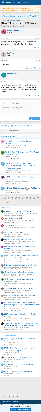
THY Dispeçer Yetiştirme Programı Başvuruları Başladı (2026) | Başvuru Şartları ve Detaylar (20, 165)
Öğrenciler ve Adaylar (19, 145)
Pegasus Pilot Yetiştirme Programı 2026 (18, 371)
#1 (39, 38)
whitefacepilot (7, 26)
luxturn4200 (9, 145)
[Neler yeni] (34, 2)
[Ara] (38, 2)
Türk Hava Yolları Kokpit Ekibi (20, 181)
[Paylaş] (36, 38)
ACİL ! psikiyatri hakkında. (13, 218)
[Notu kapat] (38, 8)
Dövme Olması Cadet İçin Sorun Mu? (17, 239)
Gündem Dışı (8, 320)
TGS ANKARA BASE (11, 225)
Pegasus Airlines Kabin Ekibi (12, 262)
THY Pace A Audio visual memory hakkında (19, 288)
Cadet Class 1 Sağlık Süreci (13, 232)
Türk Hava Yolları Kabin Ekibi (13, 329)
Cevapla (29, 68)
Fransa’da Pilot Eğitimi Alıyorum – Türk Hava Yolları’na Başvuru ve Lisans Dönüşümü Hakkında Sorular (22, 304)
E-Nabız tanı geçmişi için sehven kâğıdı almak (20, 265)
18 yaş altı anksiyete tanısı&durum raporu (19, 272)
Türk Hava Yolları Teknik (11, 222)
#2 (39, 61)
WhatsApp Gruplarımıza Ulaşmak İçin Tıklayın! (19, 16)
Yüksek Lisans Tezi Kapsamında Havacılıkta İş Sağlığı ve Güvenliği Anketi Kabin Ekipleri (20, 324)
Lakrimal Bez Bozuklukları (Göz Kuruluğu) (19, 211)
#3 (39, 81)
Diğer (15, 157)
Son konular (6, 207)
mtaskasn (8, 181)
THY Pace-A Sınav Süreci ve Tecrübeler (18, 357)
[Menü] (2, 2)
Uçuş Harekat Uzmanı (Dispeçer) (21, 170)
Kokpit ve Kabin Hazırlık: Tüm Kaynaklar (18, 364)
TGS (5, 229)
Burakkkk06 (8, 157)
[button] (3, 103)
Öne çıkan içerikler (9, 335)
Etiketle (37, 47)
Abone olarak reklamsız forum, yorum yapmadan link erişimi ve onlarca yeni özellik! (18, 9)
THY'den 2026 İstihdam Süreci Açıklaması (22, 188)
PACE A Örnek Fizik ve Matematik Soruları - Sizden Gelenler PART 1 (19, 349)
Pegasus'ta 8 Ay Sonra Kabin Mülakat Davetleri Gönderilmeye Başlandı (21, 257)
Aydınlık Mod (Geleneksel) (11, 401)
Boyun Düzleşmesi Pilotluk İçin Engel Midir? (20, 295)
